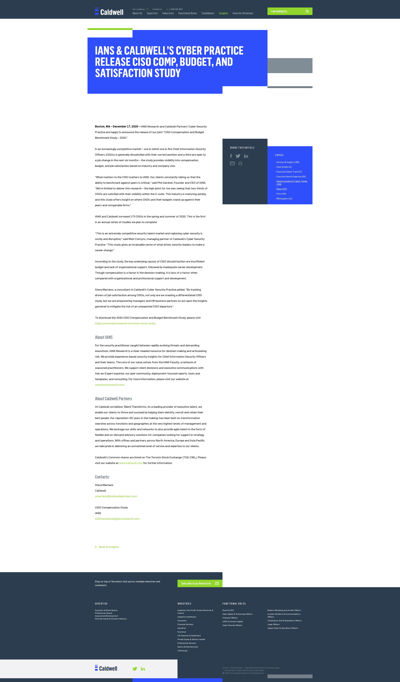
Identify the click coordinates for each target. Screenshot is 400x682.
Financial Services (185, 624)
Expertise (152, 13)
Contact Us (157, 9)
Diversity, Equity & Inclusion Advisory (111, 619)
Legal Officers (274, 624)
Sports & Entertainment (188, 647)
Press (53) (281, 194)
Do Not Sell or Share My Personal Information (244, 670)
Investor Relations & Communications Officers (284, 615)
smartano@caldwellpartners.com (116, 496)
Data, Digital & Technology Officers (237, 614)
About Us (137, 13)
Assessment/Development (106, 616)
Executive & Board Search (106, 610)
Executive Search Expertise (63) (291, 176)
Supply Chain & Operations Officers (283, 628)
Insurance (182, 632)
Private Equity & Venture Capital (191, 639)
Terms (225, 668)
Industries (168, 13)
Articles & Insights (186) (288, 162)
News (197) (282, 189)
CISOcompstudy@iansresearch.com (117, 518)
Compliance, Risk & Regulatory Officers (285, 621)
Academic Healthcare (187, 617)
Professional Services (187, 643)
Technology (183, 651)
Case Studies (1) (284, 167)
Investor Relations (243, 13)
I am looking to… (279, 11)
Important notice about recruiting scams (262, 668)
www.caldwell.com (131, 463)
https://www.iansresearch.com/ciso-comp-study (125, 323)
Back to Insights (109, 547)
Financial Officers (230, 618)
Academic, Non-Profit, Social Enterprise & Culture (195, 611)
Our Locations (138, 9)
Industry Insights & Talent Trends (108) (292, 182)
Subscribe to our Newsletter (196, 583)
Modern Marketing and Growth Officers (284, 610)
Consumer (182, 621)
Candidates (208, 13)
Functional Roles (187, 13)
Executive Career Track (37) (289, 172)
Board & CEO (228, 610)
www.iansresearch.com (109, 384)
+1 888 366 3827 (176, 9)
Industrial (182, 628)
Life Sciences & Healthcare (189, 636)
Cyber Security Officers (232, 625)
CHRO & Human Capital (232, 621)
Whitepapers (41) (284, 198)
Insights (223, 13)
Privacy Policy (236, 668)
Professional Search (103, 613)
